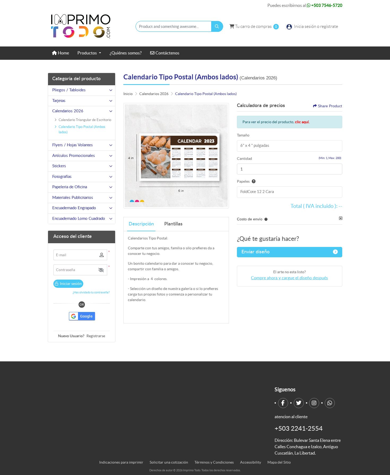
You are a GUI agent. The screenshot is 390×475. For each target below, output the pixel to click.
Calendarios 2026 (67, 111)
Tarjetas (59, 101)
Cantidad (244, 158)
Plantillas (173, 224)
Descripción (141, 224)
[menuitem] (60, 53)
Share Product (330, 106)
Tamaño (243, 135)
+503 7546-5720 (326, 5)
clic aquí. (302, 122)
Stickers (59, 166)
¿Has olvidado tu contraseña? (91, 292)
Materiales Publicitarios (72, 198)
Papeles (243, 181)
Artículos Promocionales (73, 156)
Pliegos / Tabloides (69, 90)
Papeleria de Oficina (69, 187)
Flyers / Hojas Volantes (72, 145)
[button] (101, 269)
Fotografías (62, 177)
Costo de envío (249, 219)
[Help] (252, 181)
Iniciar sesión (70, 283)
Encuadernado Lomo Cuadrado (78, 219)
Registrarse (95, 336)
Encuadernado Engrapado (74, 208)
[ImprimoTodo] (81, 26)
